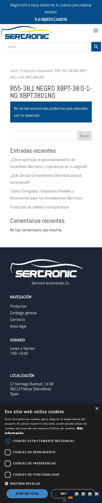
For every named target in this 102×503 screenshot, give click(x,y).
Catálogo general (23, 312)
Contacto (17, 319)
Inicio (13, 70)
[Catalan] (90, 497)
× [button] (96, 409)
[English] (84, 497)
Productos (18, 306)
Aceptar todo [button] (27, 494)
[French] (77, 497)
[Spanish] (70, 497)
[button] (51, 483)
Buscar (84, 136)
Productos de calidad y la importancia (39, 207)
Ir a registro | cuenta (51, 18)
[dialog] (51, 453)
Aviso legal (18, 326)
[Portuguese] (97, 497)
